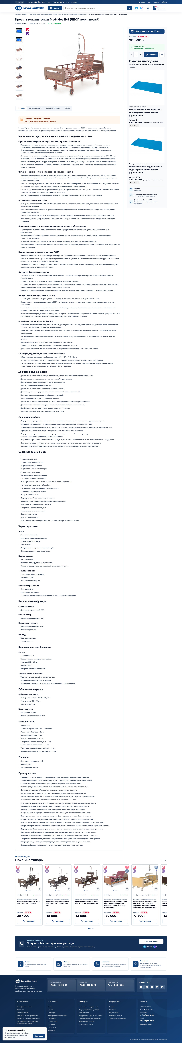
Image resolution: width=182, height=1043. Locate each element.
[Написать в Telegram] (136, 8)
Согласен (39, 1036)
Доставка (142, 2)
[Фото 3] (19, 67)
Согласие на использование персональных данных (27, 1023)
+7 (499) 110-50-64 (39, 2)
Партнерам (52, 1013)
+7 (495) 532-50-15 (57, 2)
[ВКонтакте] (141, 987)
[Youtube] (162, 987)
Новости (112, 1007)
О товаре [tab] (21, 108)
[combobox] (95, 8)
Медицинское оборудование (89, 1010)
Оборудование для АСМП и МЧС (90, 1016)
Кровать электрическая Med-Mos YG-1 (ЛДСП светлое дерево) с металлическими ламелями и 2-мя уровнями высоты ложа (145, 905)
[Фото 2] (19, 58)
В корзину (134, 125)
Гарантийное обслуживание (27, 1016)
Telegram (149, 946)
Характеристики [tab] (35, 108)
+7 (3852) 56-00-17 (147, 1021)
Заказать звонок (151, 941)
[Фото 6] (19, 94)
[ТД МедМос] (30, 8)
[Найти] (129, 8)
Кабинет (164, 2)
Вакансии (51, 1010)
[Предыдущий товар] (161, 860)
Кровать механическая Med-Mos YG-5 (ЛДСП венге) (28, 902)
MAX (157, 946)
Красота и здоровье (86, 1024)
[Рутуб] (157, 987)
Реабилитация (84, 1013)
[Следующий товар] (165, 860)
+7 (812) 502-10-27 (146, 1009)
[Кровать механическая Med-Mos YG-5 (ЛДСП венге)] (28, 878)
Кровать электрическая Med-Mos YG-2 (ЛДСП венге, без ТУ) (57, 903)
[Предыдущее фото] (28, 64)
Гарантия (51, 1024)
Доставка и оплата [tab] (53, 108)
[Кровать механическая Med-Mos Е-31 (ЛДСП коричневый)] (87, 878)
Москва (20, 2)
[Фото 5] (19, 85)
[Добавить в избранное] (162, 54)
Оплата (149, 2)
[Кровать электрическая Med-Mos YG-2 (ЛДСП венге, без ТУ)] (58, 878)
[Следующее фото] (120, 64)
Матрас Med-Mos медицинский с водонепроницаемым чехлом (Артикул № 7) (145, 112)
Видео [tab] (67, 108)
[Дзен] (152, 987)
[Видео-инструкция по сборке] (19, 31)
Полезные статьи (115, 1016)
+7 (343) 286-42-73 (147, 1015)
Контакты (156, 2)
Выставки (112, 1010)
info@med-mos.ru (146, 1025)
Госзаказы (52, 1019)
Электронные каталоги (117, 1019)
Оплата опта (52, 1022)
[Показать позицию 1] (89, 928)
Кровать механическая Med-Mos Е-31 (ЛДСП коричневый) (86, 902)
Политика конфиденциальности (29, 1019)
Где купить (52, 1027)
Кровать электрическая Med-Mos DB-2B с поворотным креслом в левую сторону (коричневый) (116, 904)
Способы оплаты (23, 1013)
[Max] (146, 987)
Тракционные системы (87, 1022)
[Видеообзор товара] (19, 40)
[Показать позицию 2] (90, 928)
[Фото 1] (19, 49)
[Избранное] (148, 8)
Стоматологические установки (90, 1019)
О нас (50, 1007)
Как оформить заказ (24, 1007)
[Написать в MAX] (141, 8)
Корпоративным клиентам (57, 1016)
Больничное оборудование (88, 1007)
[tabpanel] (69, 482)
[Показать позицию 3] (92, 928)
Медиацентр (113, 1013)
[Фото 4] (19, 76)
